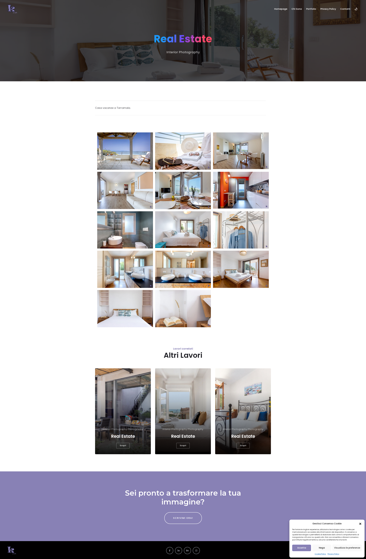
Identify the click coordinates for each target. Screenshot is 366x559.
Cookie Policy (320, 554)
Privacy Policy (333, 554)
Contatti (345, 9)
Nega (322, 547)
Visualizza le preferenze (347, 547)
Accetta (301, 547)
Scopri (123, 445)
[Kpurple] (12, 9)
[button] (360, 523)
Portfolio (311, 9)
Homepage (280, 9)
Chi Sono (297, 9)
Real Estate (123, 436)
